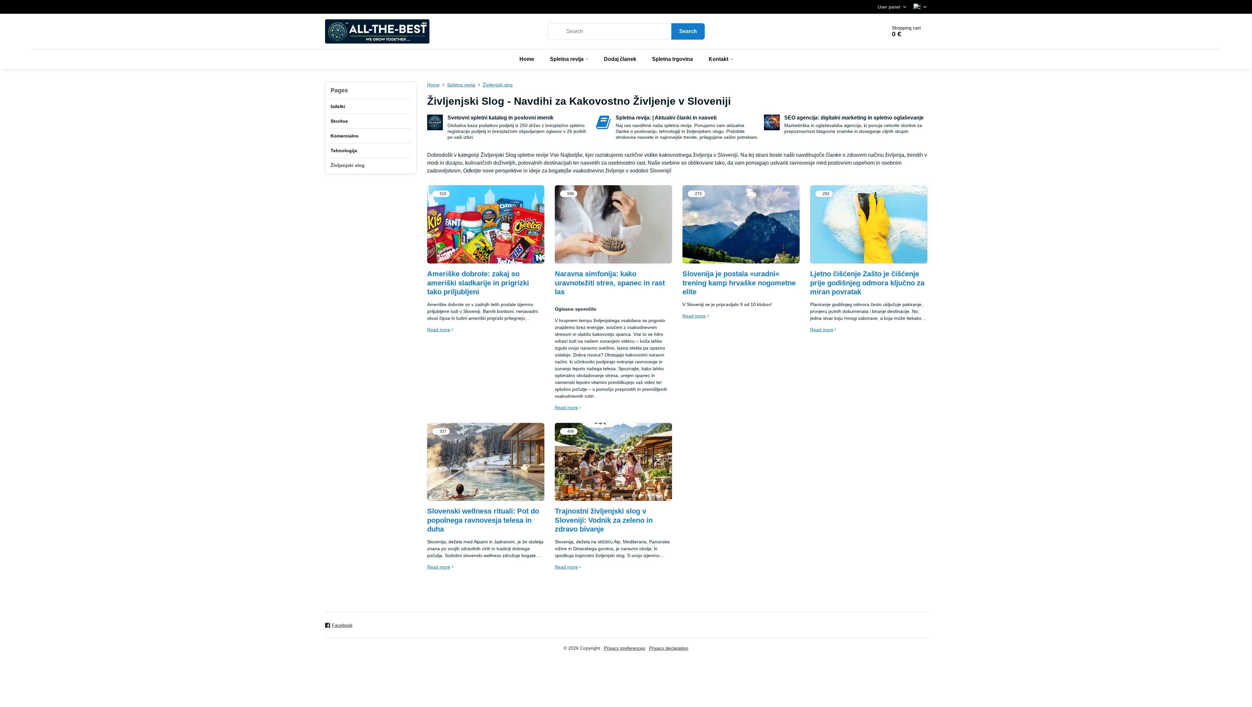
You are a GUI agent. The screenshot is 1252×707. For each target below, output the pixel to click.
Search (688, 31)
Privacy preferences (624, 648)
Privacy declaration (668, 648)
